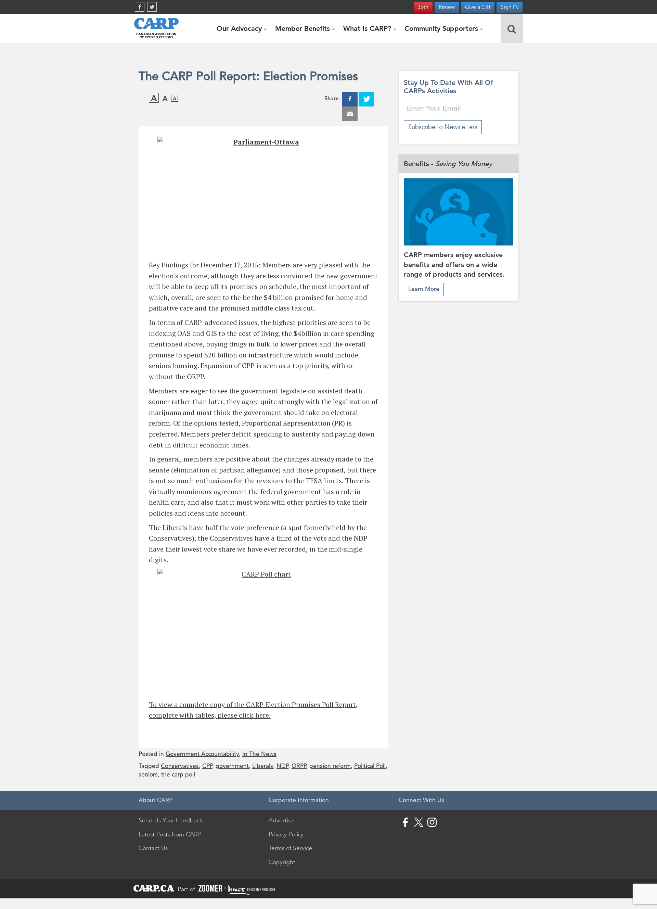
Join (423, 7)
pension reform (330, 766)
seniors (148, 774)
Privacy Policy (286, 834)
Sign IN (509, 7)
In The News (259, 754)
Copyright (282, 862)
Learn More (423, 289)
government (232, 766)
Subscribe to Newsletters (442, 126)
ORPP (299, 766)
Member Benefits (303, 28)
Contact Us (153, 848)
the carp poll (178, 774)
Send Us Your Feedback (170, 820)
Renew (447, 7)
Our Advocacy (240, 28)
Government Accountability (202, 754)
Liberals (262, 766)
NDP (282, 766)
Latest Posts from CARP (170, 834)
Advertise (281, 820)
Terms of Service (290, 848)
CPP (207, 766)
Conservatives (180, 766)
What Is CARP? (368, 28)
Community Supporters (442, 28)
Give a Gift (477, 7)
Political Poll (370, 766)
